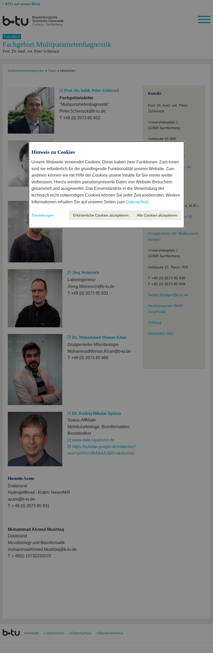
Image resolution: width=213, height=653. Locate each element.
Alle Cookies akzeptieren (157, 215)
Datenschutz (137, 202)
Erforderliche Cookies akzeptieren (101, 215)
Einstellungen (43, 215)
